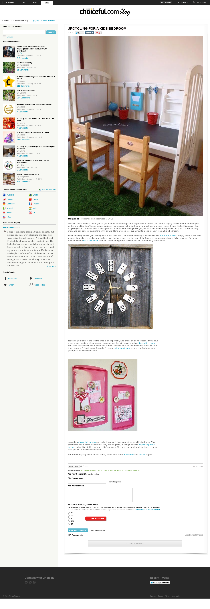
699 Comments (23, 182)
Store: (182, 2)
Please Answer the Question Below (83, 504)
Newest (192, 535)
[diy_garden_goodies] (9, 95)
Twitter (11, 285)
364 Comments (23, 98)
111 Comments (23, 86)
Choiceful (5, 21)
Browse (10, 37)
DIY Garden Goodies (26, 91)
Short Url (199, 466)
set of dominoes (122, 348)
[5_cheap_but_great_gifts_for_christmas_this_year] (9, 123)
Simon (22, 53)
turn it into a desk (168, 235)
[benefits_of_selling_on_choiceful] (9, 81)
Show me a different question (148, 510)
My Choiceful (166, 2)
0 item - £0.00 (201, 2)
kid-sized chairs (90, 240)
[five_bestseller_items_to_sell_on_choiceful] (9, 109)
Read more (51, 266)
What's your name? (76, 478)
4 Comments (22, 112)
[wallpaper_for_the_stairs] (9, 179)
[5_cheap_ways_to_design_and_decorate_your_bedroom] (9, 151)
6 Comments (22, 58)
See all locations (49, 190)
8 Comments (22, 170)
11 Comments (23, 70)
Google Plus (39, 285)
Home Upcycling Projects (28, 174)
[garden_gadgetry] (9, 67)
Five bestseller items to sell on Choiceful (34, 105)
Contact (153, 596)
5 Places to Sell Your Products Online (33, 132)
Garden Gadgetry (24, 63)
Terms (160, 596)
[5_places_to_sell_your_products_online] (9, 137)
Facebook (12, 279)
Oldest (200, 535)
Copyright (176, 596)
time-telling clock (147, 343)
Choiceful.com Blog (21, 21)
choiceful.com (105, 12)
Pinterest (38, 279)
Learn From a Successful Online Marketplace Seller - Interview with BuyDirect (32, 49)
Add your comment (76, 486)
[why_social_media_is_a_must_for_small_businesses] (9, 165)
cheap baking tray (87, 442)
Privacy (167, 596)
